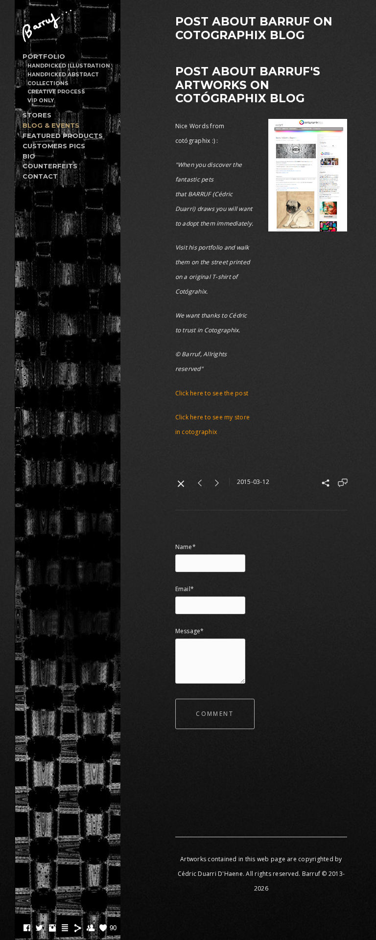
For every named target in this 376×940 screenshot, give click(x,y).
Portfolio (44, 56)
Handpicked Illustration (68, 66)
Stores (37, 115)
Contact (40, 176)
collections (48, 83)
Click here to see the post (212, 393)
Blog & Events (51, 125)
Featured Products (63, 135)
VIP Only (40, 100)
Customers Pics (54, 146)
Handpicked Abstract (63, 74)
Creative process (56, 92)
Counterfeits (50, 166)
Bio (29, 156)
